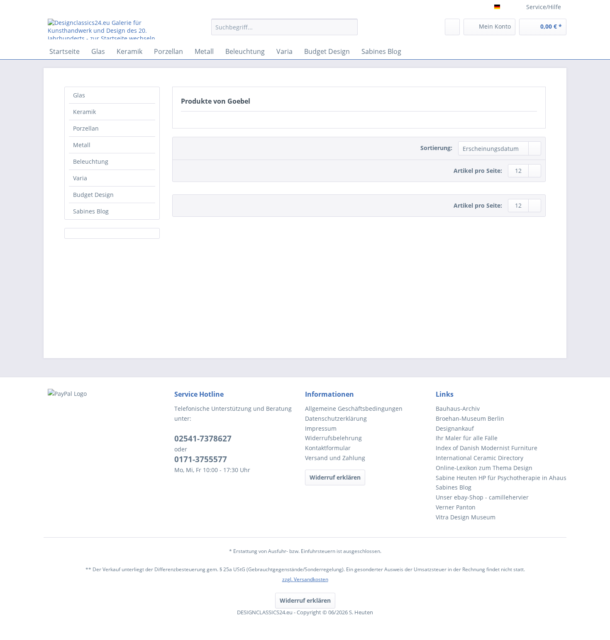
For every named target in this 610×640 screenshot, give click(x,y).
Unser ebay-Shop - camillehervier (482, 497)
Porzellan (86, 128)
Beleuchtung (90, 161)
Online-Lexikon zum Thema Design (484, 468)
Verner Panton (456, 507)
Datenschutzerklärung (336, 418)
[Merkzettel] (452, 27)
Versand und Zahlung (335, 458)
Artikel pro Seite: (478, 171)
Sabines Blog (91, 211)
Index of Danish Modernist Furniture (486, 448)
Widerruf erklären (335, 477)
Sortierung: (436, 148)
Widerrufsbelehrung (333, 438)
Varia (80, 178)
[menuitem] (284, 31)
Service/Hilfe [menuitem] (544, 7)
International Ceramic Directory (479, 458)
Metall (81, 145)
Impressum (321, 428)
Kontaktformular (328, 448)
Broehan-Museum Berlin (470, 418)
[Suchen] (350, 27)
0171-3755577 (200, 459)
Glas (79, 95)
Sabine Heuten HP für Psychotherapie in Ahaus (501, 478)
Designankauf (455, 428)
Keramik (84, 112)
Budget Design (93, 195)
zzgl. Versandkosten (305, 579)
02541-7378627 (203, 438)
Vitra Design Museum (465, 517)
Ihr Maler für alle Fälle (467, 438)
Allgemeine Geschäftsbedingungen (354, 408)
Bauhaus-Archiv (458, 408)
